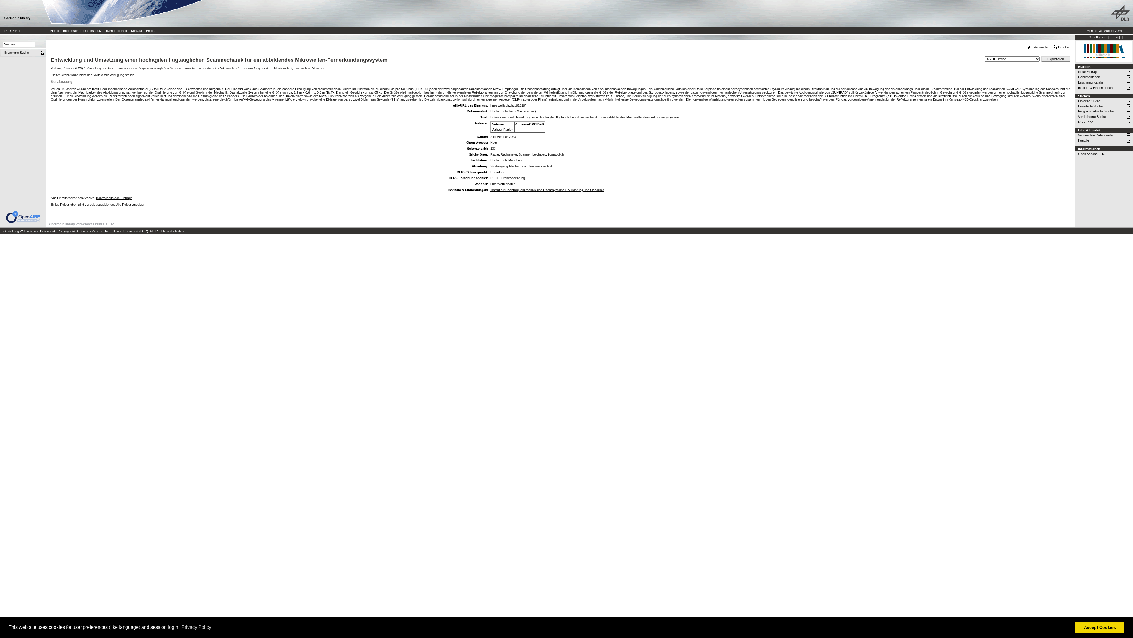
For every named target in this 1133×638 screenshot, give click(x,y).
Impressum (71, 30)
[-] (1109, 37)
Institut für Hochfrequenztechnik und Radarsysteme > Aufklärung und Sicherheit (547, 190)
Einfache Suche (1089, 101)
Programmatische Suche (1096, 111)
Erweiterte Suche (1090, 106)
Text (1115, 37)
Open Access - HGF (1093, 154)
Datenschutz (92, 30)
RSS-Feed (1085, 122)
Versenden (1042, 47)
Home (54, 30)
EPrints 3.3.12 (103, 224)
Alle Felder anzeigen (130, 204)
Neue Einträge (1088, 72)
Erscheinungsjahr (1090, 82)
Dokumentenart (1089, 77)
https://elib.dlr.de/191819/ (508, 105)
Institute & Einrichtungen (1095, 87)
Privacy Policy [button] (196, 627)
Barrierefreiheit (116, 30)
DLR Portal (12, 30)
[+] (1121, 37)
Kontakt (136, 30)
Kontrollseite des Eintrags (114, 198)
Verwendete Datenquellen (1096, 135)
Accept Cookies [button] (1100, 627)
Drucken (1064, 47)
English (151, 30)
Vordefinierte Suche (1092, 116)
